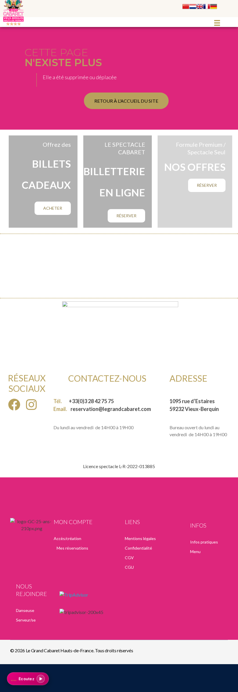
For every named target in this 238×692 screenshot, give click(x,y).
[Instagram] (31, 404)
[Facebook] (14, 404)
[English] (199, 6)
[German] (213, 6)
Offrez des (57, 144)
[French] (206, 6)
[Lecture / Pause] (41, 679)
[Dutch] (192, 6)
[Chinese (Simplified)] (185, 6)
